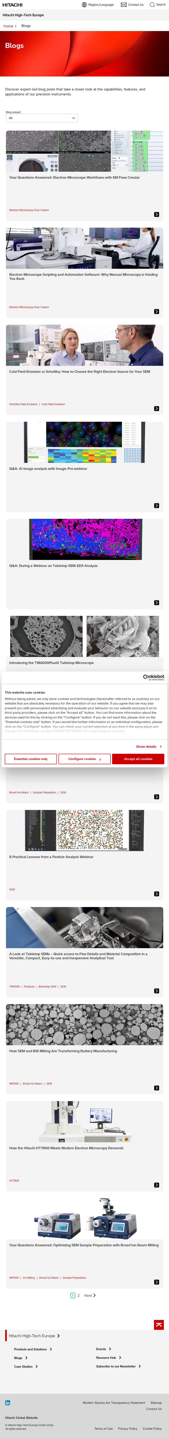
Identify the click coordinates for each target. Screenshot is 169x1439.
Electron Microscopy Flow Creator (29, 210)
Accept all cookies (138, 759)
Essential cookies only (31, 759)
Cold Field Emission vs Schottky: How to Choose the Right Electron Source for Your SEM (79, 372)
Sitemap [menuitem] (156, 1403)
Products (29, 986)
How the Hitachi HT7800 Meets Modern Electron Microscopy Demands (66, 1148)
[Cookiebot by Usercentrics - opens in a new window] (146, 677)
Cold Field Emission (53, 404)
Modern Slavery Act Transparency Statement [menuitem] (114, 1403)
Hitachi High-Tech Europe (32, 1336)
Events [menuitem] (101, 1349)
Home (8, 26)
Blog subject (13, 112)
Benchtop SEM (47, 986)
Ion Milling (29, 1277)
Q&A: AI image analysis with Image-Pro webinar (48, 469)
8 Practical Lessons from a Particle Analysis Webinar (51, 857)
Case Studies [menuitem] (23, 1366)
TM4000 (14, 986)
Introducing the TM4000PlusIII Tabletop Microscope (51, 663)
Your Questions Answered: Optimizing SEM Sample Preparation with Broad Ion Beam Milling (84, 1245)
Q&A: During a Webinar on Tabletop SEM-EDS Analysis (53, 566)
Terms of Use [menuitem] (103, 1429)
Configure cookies (82, 759)
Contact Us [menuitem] (136, 5)
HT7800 (14, 1180)
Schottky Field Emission (23, 404)
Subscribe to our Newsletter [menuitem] (116, 1366)
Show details (146, 746)
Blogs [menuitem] (18, 1358)
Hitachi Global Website (21, 1418)
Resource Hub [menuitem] (106, 1358)
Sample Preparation (44, 792)
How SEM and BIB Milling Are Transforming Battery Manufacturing (63, 1051)
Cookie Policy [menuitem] (152, 1429)
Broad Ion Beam (19, 792)
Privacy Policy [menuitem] (127, 1429)
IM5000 (14, 1083)
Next (88, 1295)
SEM (63, 792)
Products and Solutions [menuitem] (30, 1349)
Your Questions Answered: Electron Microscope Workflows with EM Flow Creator (74, 177)
